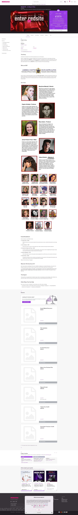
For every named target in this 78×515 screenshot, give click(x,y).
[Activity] (69, 1)
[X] (12, 501)
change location (43, 4)
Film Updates (5, 43)
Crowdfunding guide (48, 454)
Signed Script (5, 47)
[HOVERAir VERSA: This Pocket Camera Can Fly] (26, 476)
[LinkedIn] (16, 501)
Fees (62, 498)
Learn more (50, 460)
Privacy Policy (13, 512)
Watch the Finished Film (6, 46)
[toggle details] (32, 490)
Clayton (23, 8)
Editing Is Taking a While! (56, 30)
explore (43, 469)
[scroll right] (56, 452)
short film (35, 48)
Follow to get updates (24, 462)
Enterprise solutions (64, 501)
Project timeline (4, 53)
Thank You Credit (5, 49)
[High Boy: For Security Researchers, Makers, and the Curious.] (39, 476)
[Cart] (67, 1)
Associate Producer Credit (7, 50)
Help (42, 454)
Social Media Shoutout (6, 42)
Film (21, 48)
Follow (58, 24)
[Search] (33, 2)
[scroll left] (55, 452)
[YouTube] (13, 501)
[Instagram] (15, 501)
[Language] (65, 1)
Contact (53, 498)
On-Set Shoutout (44, 347)
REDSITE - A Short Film (28, 7)
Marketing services (64, 499)
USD (61, 1)
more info (41, 320)
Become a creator (64, 500)
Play (29, 20)
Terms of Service (18, 512)
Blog (53, 500)
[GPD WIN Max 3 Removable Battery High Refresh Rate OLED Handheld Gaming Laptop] (51, 476)
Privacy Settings (24, 512)
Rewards (3, 40)
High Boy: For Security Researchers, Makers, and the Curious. (38, 486)
